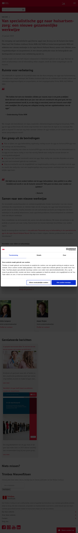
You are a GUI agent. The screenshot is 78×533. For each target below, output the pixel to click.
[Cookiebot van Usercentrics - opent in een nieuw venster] (67, 249)
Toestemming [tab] (13, 255)
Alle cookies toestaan (64, 282)
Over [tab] (64, 255)
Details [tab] (39, 255)
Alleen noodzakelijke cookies (38, 282)
